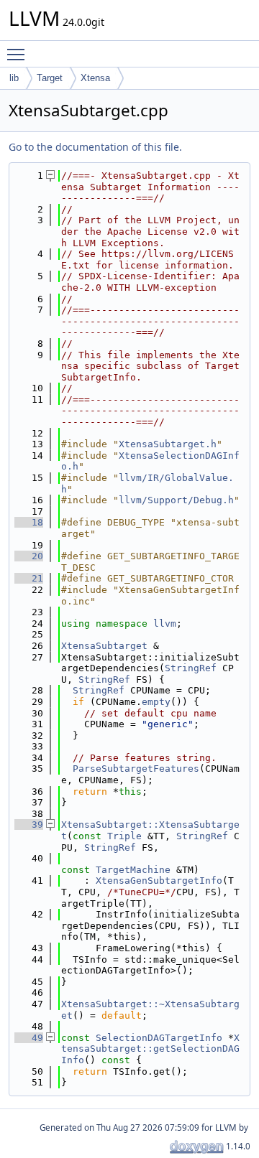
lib (14, 78)
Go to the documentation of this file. (95, 147)
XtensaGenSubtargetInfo (159, 880)
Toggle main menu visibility (19, 54)
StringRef (191, 668)
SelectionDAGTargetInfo (159, 1037)
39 (28, 824)
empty (156, 701)
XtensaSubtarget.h (168, 444)
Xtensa (95, 78)
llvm (164, 623)
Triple (124, 836)
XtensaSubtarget (104, 645)
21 (28, 578)
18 (28, 522)
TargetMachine (133, 869)
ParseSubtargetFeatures (136, 768)
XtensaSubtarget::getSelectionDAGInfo (150, 1048)
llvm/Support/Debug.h (176, 500)
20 (28, 556)
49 (28, 1037)
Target (50, 78)
